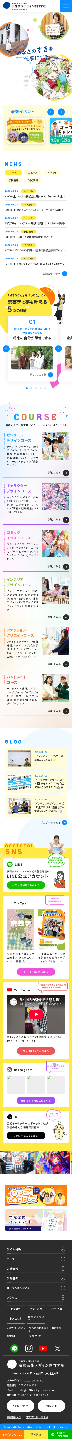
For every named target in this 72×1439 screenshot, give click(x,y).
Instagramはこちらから (36, 1100)
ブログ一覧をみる (50, 822)
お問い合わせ (20, 1406)
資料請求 (51, 1406)
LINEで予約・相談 (62, 1434)
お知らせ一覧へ (52, 273)
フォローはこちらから (26, 1135)
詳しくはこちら (38, 374)
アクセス (12, 1298)
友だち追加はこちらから (26, 885)
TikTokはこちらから (36, 971)
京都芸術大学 (14, 1417)
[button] (50, 112)
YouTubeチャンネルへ (36, 1050)
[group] (26, 131)
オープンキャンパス (12, 1434)
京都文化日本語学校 (37, 1417)
